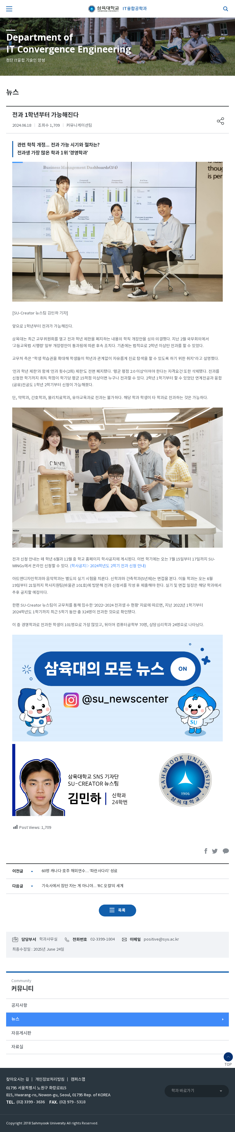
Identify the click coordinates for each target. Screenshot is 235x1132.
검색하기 (224, 9)
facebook (205, 851)
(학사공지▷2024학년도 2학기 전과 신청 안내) (108, 566)
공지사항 (19, 1005)
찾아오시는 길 (17, 1079)
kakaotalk (226, 851)
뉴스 (15, 1019)
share (220, 121)
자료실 (17, 1047)
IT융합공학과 (135, 8)
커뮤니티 (22, 986)
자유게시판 (21, 1033)
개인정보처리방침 (50, 1079)
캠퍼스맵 (78, 1079)
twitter (215, 851)
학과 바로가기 (182, 1091)
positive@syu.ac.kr (161, 939)
